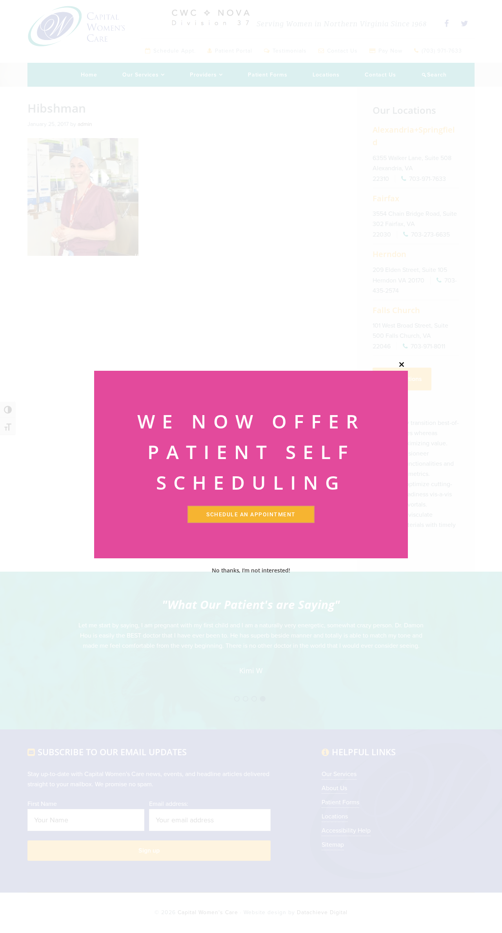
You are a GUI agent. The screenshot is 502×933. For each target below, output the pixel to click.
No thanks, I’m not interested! (251, 570)
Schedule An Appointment (251, 514)
